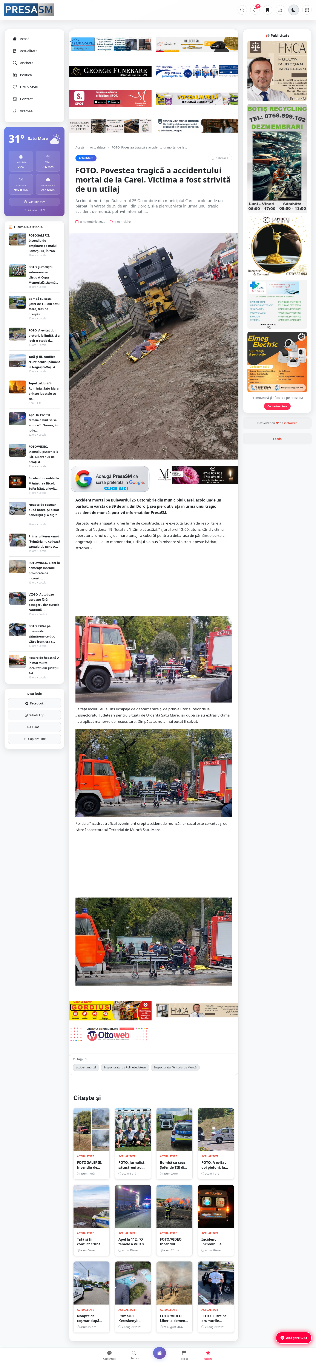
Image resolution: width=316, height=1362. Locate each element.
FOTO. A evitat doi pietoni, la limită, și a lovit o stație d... (44, 335)
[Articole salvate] (267, 10)
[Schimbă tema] (293, 10)
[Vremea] (280, 10)
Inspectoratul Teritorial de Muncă (175, 1067)
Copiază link (37, 739)
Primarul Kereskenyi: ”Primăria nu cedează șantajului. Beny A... (44, 541)
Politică (26, 75)
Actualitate (28, 50)
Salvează (222, 158)
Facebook (36, 703)
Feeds (277, 439)
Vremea (26, 111)
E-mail (36, 727)
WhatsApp (36, 715)
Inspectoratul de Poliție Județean (125, 1067)
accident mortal (86, 1067)
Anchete (26, 62)
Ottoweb (290, 423)
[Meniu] (307, 10)
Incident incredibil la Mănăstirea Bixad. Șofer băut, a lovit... (44, 483)
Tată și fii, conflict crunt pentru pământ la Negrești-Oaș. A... (44, 362)
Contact (26, 99)
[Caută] (242, 10)
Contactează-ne (277, 406)
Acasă (24, 38)
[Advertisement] (153, 586)
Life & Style (29, 87)
